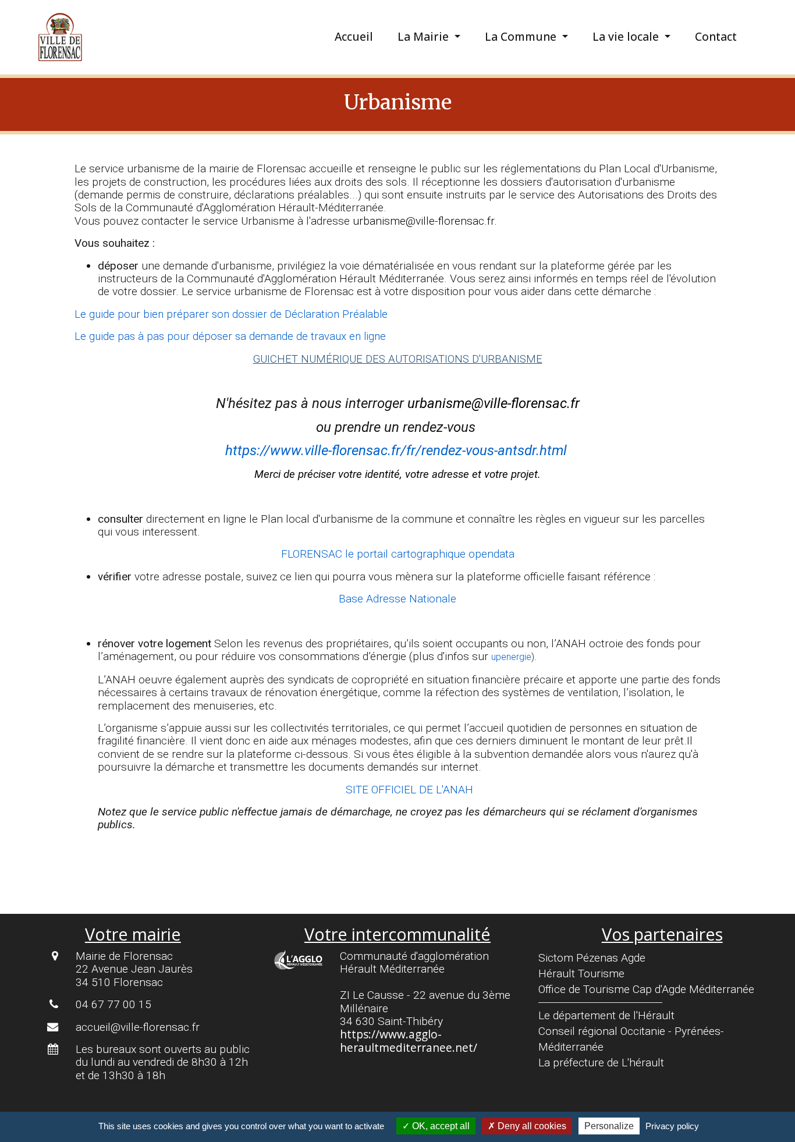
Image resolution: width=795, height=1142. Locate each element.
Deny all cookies (530, 1126)
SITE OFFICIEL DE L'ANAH (409, 789)
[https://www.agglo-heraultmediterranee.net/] (298, 959)
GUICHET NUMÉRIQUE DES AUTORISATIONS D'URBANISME (397, 359)
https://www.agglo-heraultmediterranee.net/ (408, 1040)
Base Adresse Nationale (397, 598)
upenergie (511, 656)
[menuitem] (363, 37)
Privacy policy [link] (672, 1126)
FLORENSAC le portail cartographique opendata (397, 554)
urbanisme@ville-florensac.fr (423, 221)
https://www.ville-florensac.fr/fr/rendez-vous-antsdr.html (396, 450)
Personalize (609, 1126)
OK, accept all (440, 1126)
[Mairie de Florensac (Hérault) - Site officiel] (60, 37)
